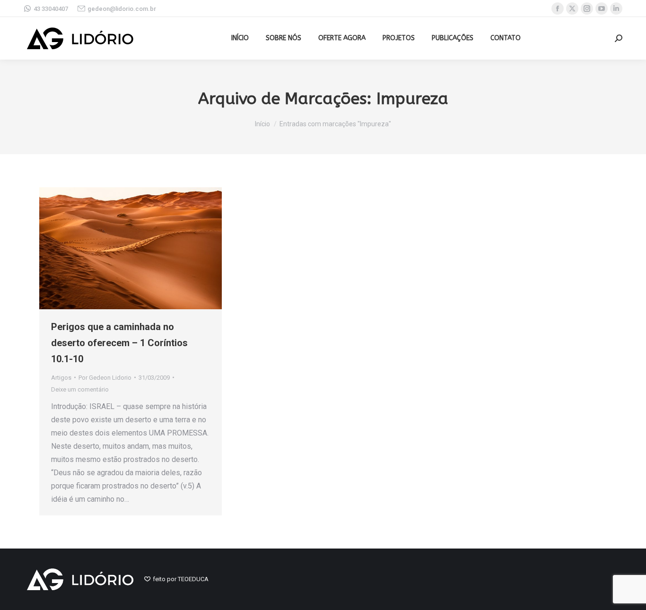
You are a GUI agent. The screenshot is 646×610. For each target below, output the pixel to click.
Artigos (61, 377)
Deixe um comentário (80, 389)
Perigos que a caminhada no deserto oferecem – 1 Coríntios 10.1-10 (119, 343)
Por (105, 377)
